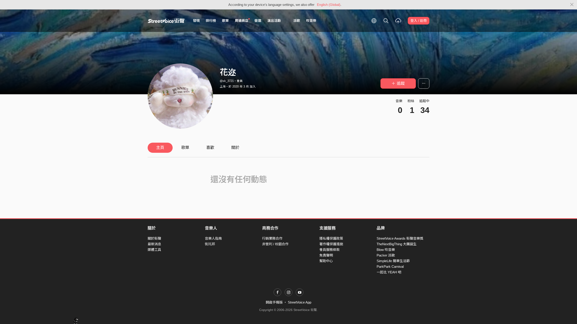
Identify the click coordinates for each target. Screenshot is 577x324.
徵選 (257, 20)
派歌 (296, 20)
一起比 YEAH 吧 (389, 272)
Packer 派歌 (386, 255)
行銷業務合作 (272, 238)
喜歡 (210, 147)
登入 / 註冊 (418, 20)
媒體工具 (154, 250)
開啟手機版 (274, 302)
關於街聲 (154, 238)
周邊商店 (241, 20)
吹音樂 (311, 20)
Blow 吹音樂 (386, 250)
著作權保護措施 (331, 244)
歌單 (225, 20)
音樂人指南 (213, 238)
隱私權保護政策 (331, 238)
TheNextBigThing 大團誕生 (397, 244)
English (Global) (328, 5)
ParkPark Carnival (390, 266)
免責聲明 (326, 255)
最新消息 (154, 244)
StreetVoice (166, 20)
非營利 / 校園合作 (275, 244)
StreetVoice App (299, 302)
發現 (196, 20)
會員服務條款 (329, 250)
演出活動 (274, 20)
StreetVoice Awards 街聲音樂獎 (400, 238)
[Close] (572, 4)
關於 (235, 147)
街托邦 (210, 244)
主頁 (160, 147)
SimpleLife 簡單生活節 (393, 261)
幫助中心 (326, 261)
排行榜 (211, 20)
